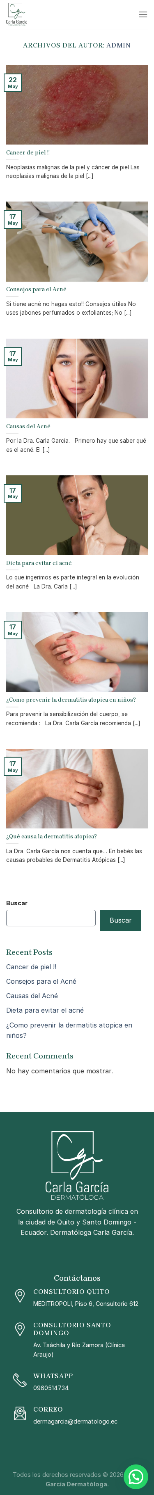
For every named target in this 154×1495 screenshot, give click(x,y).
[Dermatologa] (47, 14)
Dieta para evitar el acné (45, 1010)
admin (118, 45)
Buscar (17, 902)
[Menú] (143, 14)
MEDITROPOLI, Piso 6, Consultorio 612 (85, 1303)
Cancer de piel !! (31, 967)
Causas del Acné (32, 996)
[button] (136, 1476)
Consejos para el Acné (41, 981)
